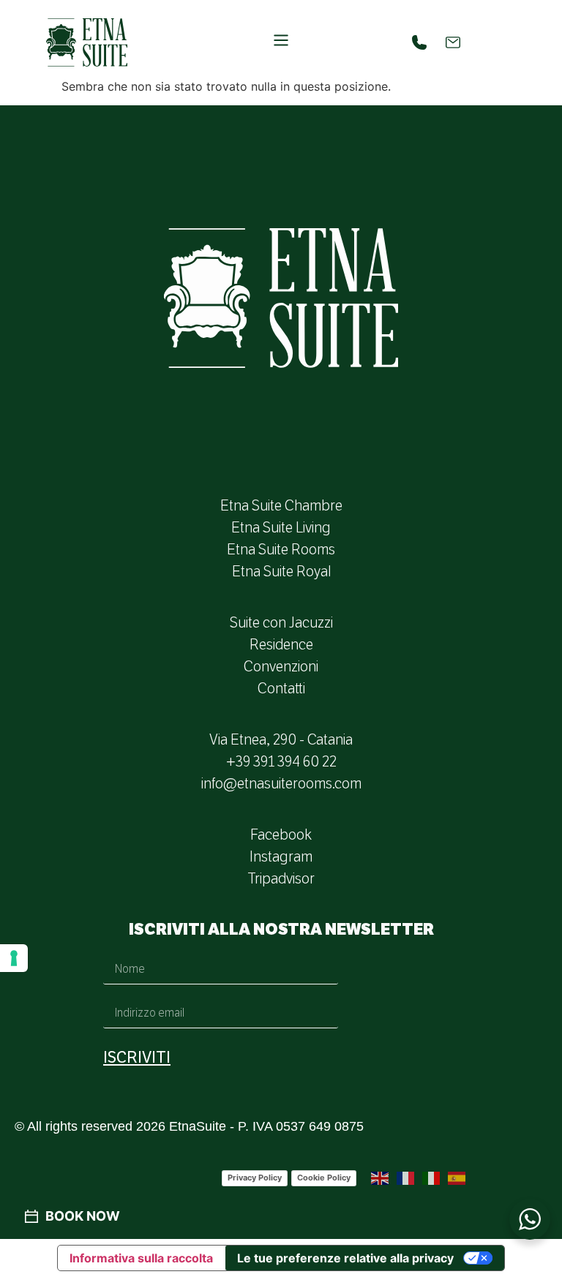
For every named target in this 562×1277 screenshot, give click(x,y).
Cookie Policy (324, 1177)
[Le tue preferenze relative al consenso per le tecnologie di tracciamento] (14, 958)
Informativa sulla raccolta (141, 1258)
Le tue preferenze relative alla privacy (345, 1258)
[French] (406, 1177)
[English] (380, 1177)
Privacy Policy (255, 1177)
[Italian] (431, 1177)
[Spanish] (457, 1177)
